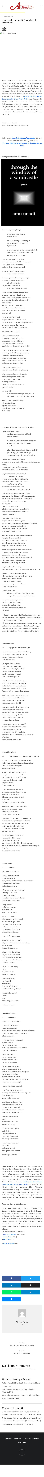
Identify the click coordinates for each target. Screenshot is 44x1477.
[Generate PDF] (4, 29)
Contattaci (18, 1438)
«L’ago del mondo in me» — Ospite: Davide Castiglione (21, 1395)
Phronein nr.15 (7, 1386)
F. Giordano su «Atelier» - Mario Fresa (15, 1418)
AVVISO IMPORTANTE (25, 1424)
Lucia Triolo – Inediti (34, 1414)
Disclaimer (22, 1442)
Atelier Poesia (22, 1322)
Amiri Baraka (7, 1237)
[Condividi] (11, 1278)
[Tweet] (30, 1278)
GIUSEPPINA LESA (8, 1424)
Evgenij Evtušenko (9, 1234)
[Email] (30, 1285)
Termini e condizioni (32, 1438)
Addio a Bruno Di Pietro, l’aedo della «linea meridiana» (21, 1383)
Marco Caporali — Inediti (10, 1398)
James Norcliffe (8, 1243)
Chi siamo (9, 1438)
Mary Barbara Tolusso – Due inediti (22, 1344)
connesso (14, 1369)
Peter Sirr (6, 1239)
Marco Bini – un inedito (22, 1352)
